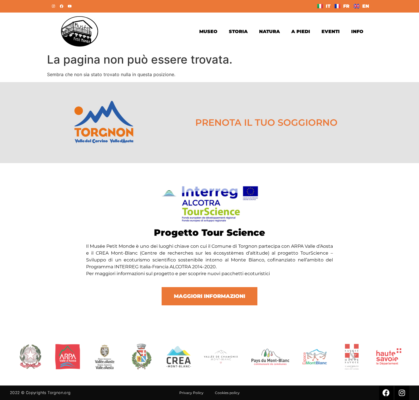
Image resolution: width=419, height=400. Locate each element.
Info (357, 31)
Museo (208, 31)
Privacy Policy (191, 393)
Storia (238, 31)
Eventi (331, 31)
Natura (269, 31)
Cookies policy (227, 393)
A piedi (300, 31)
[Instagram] (53, 6)
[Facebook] (61, 6)
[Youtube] (69, 6)
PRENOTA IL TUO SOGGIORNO (266, 122)
